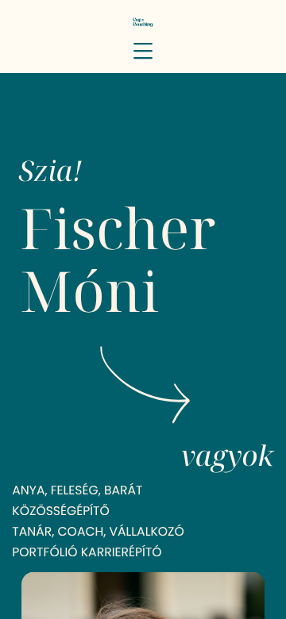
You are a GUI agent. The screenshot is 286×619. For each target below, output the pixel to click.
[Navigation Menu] (143, 51)
